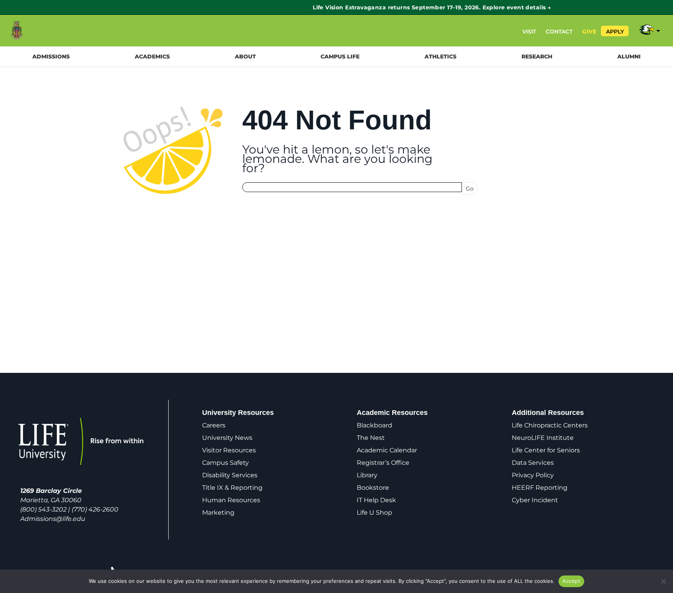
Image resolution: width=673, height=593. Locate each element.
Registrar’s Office (383, 462)
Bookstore (373, 487)
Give (589, 31)
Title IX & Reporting (232, 487)
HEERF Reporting (539, 487)
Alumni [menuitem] (629, 56)
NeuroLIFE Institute (543, 437)
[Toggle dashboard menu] (649, 31)
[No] (663, 581)
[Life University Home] (34, 31)
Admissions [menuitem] (51, 56)
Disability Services (229, 475)
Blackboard (374, 425)
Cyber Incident (535, 500)
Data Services (533, 462)
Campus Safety (225, 462)
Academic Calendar (387, 450)
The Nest (371, 437)
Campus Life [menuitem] (340, 56)
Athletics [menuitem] (440, 56)
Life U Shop (374, 512)
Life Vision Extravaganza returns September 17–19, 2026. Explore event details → (336, 7)
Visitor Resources (229, 450)
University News (227, 437)
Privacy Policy (533, 475)
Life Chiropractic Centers (550, 425)
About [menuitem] (245, 56)
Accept (571, 581)
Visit (529, 31)
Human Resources (231, 500)
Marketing (218, 512)
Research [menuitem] (536, 56)
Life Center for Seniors (546, 450)
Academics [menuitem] (152, 56)
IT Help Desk (376, 500)
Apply (615, 31)
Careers (214, 425)
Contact (559, 31)
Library (367, 475)
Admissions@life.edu (52, 518)
